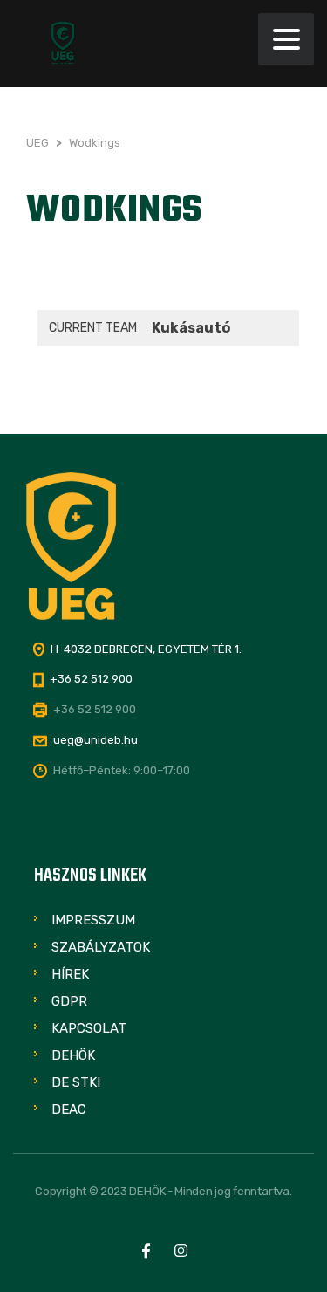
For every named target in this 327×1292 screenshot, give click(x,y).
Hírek (70, 974)
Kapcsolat (88, 1028)
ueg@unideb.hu (95, 739)
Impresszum (93, 920)
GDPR (69, 1001)
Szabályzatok (100, 947)
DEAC (68, 1109)
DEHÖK (73, 1055)
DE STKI (75, 1082)
